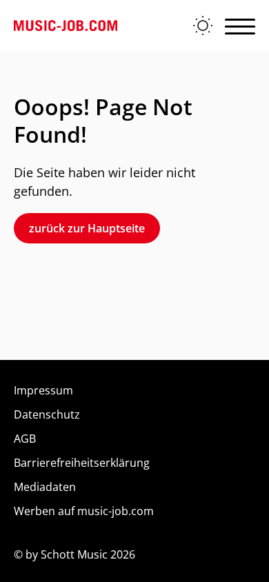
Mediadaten (45, 486)
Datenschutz (47, 414)
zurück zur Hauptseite (87, 228)
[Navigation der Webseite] (240, 25)
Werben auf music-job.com (84, 511)
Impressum (43, 390)
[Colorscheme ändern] (203, 25)
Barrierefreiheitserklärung (82, 462)
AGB (25, 438)
